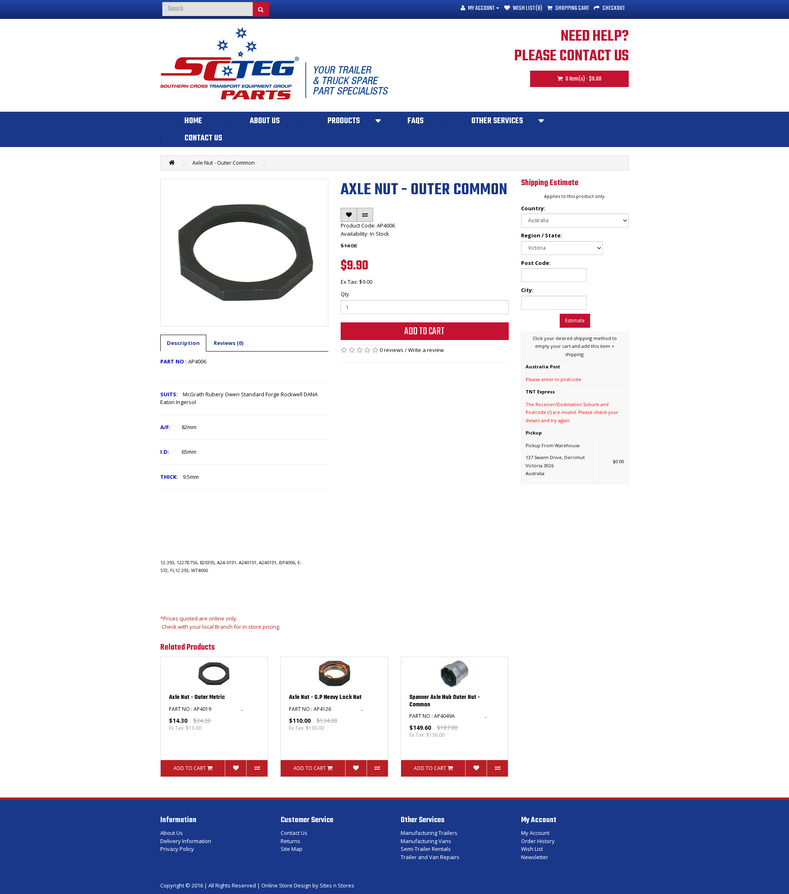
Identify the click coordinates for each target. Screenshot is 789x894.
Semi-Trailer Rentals (426, 849)
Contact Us (203, 138)
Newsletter (534, 857)
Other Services (497, 121)
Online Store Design (286, 885)
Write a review (426, 350)
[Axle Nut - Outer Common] (244, 252)
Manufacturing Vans (426, 841)
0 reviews (392, 350)
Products (344, 121)
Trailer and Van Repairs (430, 857)
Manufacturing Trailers (429, 833)
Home (193, 121)
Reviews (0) (228, 343)
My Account (535, 833)
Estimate (575, 320)
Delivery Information (185, 841)
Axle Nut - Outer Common (223, 162)
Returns (290, 841)
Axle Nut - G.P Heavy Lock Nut (325, 697)
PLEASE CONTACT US (571, 56)
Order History (538, 841)
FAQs (416, 121)
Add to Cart (424, 331)
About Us (265, 121)
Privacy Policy (177, 849)
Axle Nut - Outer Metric (197, 697)
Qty (345, 294)
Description (183, 343)
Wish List (532, 849)
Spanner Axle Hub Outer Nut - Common (444, 701)
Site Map (291, 849)
